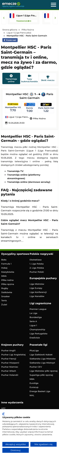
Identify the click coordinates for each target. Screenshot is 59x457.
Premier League (38, 309)
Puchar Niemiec (9, 367)
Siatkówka (6, 292)
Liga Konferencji (38, 292)
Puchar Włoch (8, 371)
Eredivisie (35, 337)
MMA (4, 276)
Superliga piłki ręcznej (41, 375)
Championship (37, 329)
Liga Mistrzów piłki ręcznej (44, 371)
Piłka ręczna (7, 284)
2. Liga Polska (37, 268)
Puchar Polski (37, 272)
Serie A (33, 321)
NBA (32, 379)
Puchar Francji (8, 358)
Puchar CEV (36, 367)
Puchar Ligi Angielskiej (13, 354)
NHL (32, 395)
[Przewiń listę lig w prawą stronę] (55, 18)
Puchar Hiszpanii (10, 362)
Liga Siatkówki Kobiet (41, 354)
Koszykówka (7, 272)
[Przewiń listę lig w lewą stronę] (4, 18)
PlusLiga (34, 350)
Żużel (4, 304)
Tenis (4, 300)
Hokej (4, 268)
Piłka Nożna (38, 118)
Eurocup (34, 387)
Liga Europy (36, 288)
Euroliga (34, 383)
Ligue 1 (33, 325)
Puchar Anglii (8, 350)
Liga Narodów (37, 296)
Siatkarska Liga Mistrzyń (42, 362)
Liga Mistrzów (37, 284)
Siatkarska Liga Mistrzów (43, 358)
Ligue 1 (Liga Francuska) (19, 117)
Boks (3, 259)
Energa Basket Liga (40, 391)
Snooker (5, 296)
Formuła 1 (6, 263)
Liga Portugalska (38, 333)
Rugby (4, 288)
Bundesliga (36, 317)
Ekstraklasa (36, 259)
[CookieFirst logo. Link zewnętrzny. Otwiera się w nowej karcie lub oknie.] (3, 414)
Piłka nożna (7, 280)
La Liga (33, 313)
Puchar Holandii (9, 375)
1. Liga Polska (37, 263)
